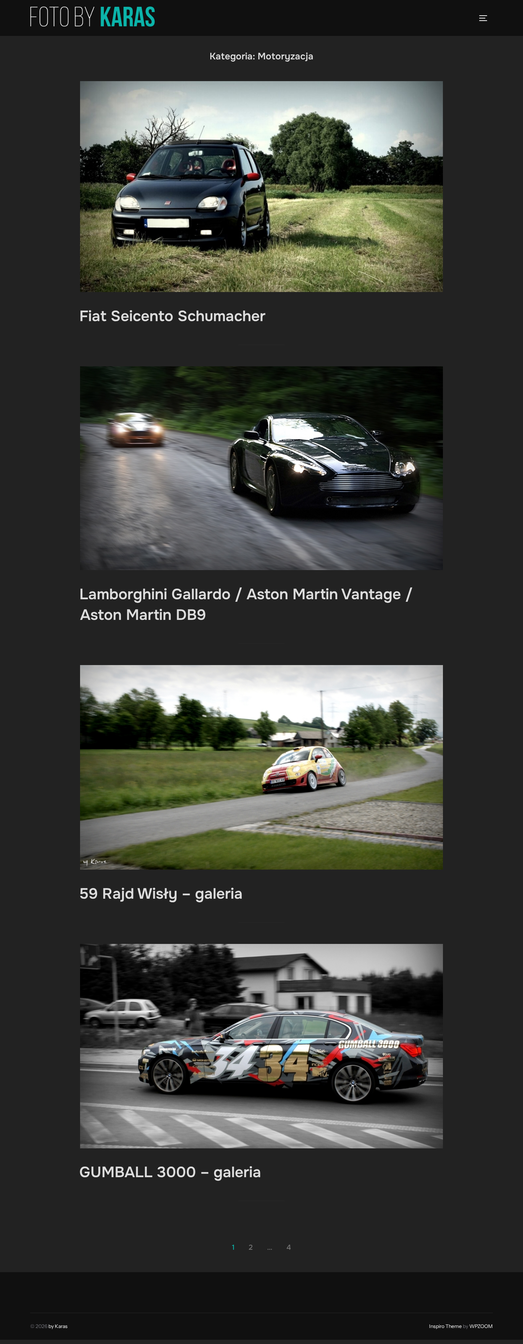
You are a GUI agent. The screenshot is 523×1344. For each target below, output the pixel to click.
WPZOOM (481, 1326)
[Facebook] (38, 1290)
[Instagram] (54, 1290)
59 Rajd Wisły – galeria (161, 893)
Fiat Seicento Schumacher (172, 316)
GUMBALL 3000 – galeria (170, 1172)
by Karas (58, 1326)
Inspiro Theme (445, 1326)
